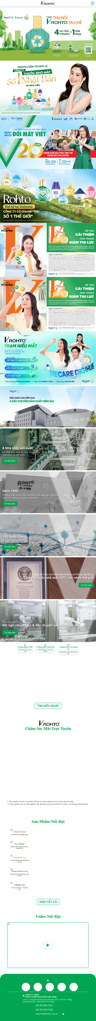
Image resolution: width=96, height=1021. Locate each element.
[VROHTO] (48, 3)
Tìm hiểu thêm (9, 461)
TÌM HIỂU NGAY (48, 706)
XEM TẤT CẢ (48, 902)
